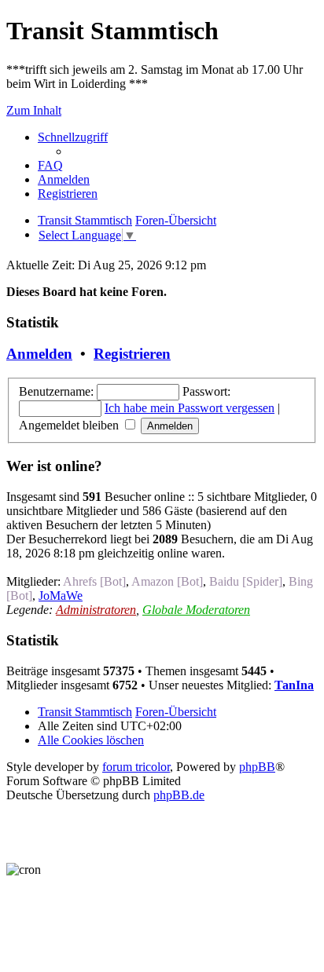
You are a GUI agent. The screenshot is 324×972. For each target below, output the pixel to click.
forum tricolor (136, 766)
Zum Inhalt (33, 110)
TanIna (294, 685)
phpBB (257, 766)
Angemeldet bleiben (70, 425)
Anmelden (39, 353)
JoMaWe (61, 595)
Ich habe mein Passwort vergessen (189, 408)
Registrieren (132, 353)
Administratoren (96, 609)
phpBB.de (178, 795)
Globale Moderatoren (196, 609)
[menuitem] (50, 165)
